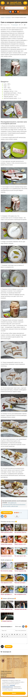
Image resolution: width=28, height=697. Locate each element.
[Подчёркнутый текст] (7, 634)
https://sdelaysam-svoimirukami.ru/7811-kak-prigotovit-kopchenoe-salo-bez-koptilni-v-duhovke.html (14, 504)
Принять (14, 693)
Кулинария (15, 24)
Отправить (8, 646)
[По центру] (14, 634)
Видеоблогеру (4, 674)
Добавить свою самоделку (6, 671)
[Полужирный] (2, 634)
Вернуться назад (7, 512)
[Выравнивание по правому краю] (17, 634)
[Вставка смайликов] (20, 634)
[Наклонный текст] (4, 634)
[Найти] (25, 8)
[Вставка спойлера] (7, 636)
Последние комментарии (6, 673)
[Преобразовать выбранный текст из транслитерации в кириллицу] (5, 636)
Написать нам (3, 676)
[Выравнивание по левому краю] (12, 634)
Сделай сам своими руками (14, 3)
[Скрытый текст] (25, 634)
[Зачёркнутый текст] (9, 634)
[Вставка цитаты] (2, 636)
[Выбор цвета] (22, 634)
